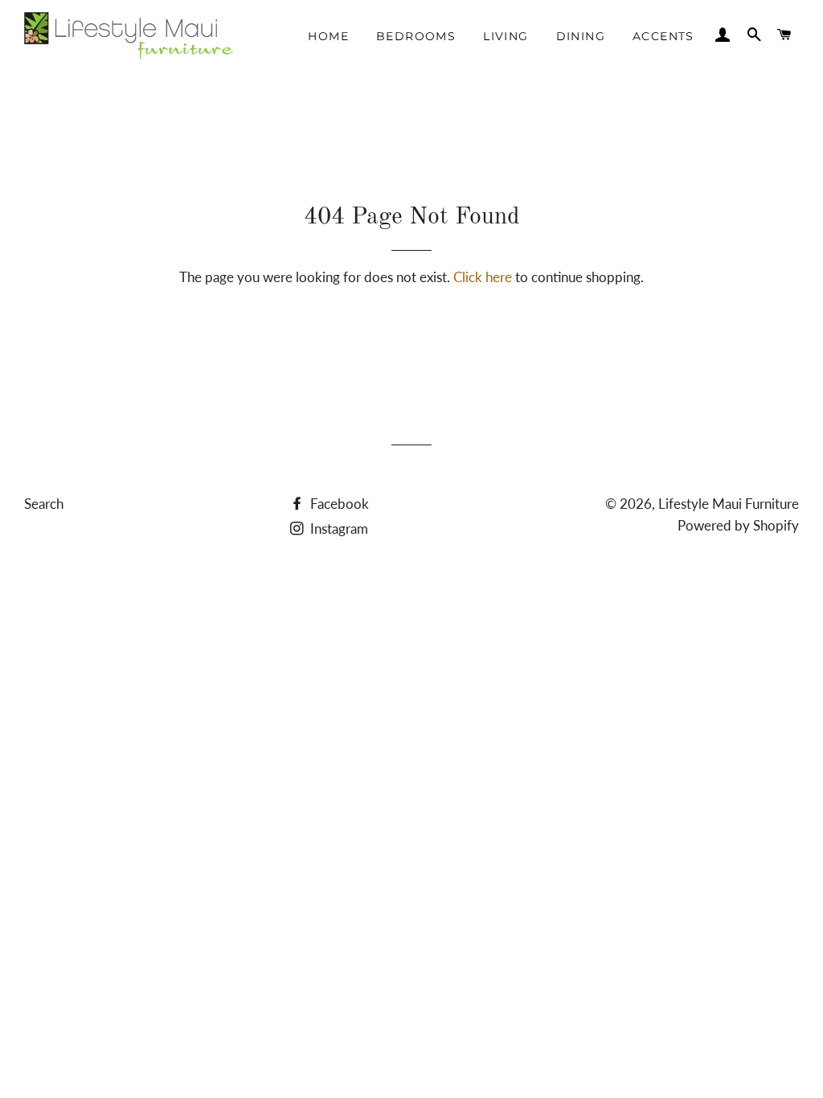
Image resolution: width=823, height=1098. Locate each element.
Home (328, 36)
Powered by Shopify (738, 525)
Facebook (338, 503)
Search (43, 503)
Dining (580, 36)
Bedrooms (416, 36)
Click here (482, 276)
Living (505, 36)
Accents (663, 36)
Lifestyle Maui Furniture (728, 503)
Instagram (337, 528)
